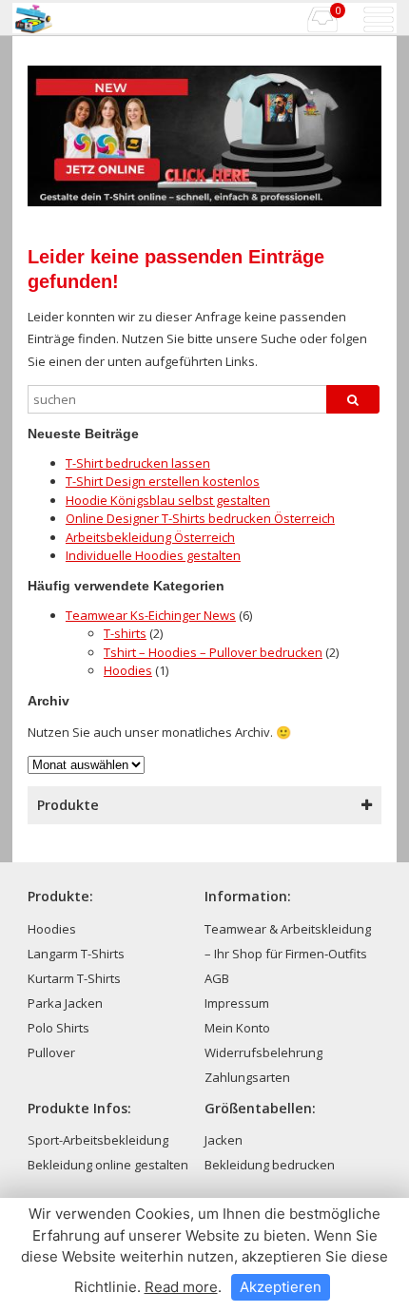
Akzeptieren (280, 1287)
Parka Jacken (65, 1003)
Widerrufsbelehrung (263, 1052)
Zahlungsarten (247, 1077)
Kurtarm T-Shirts (74, 978)
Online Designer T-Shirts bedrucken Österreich (200, 518)
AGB (216, 978)
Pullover (51, 1052)
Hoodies (128, 670)
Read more (181, 1287)
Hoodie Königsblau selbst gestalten (168, 500)
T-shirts (125, 633)
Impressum (236, 1003)
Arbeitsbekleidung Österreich (150, 537)
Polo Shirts (58, 1027)
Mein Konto (237, 1027)
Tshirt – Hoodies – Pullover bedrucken (213, 652)
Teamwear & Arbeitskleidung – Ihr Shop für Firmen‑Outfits (287, 941)
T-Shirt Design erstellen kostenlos (163, 481)
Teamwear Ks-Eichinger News (151, 615)
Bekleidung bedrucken (269, 1164)
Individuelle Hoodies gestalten (153, 555)
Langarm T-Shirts (76, 953)
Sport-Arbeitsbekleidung (98, 1139)
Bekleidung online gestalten (108, 1164)
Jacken (223, 1139)
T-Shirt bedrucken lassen (138, 463)
